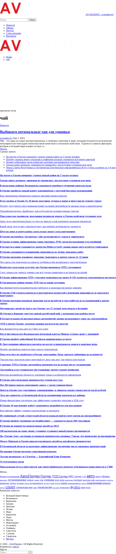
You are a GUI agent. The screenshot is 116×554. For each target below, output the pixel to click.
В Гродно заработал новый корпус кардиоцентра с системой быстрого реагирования (46, 190)
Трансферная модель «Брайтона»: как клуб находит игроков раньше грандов (39, 211)
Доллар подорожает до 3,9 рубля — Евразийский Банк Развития (35, 456)
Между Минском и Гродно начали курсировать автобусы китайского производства (45, 441)
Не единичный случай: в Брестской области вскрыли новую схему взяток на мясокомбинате (50, 415)
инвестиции (69, 480)
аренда (98, 476)
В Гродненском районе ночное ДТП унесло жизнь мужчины (32, 282)
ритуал (2, 488)
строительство (24, 487)
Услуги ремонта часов (12, 461)
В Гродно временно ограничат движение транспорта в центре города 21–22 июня (44, 257)
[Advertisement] (58, 85)
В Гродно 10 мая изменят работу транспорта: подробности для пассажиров (41, 405)
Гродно (45, 476)
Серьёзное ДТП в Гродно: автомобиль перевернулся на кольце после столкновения (45, 364)
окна (52, 483)
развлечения (94, 483)
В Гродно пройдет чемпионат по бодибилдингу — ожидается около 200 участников (45, 421)
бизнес (106, 476)
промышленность (74, 483)
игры (62, 480)
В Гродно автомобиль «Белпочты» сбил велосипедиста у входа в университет (42, 236)
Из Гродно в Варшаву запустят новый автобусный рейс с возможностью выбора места (47, 313)
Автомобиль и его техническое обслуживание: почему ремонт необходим (39, 369)
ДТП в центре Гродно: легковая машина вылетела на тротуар (34, 324)
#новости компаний (9, 476)
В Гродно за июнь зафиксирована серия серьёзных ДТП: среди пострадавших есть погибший (50, 241)
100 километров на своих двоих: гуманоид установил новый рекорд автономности (45, 431)
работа (83, 483)
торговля (55, 488)
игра (57, 480)
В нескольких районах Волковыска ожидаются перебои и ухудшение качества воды (45, 185)
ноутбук (47, 483)
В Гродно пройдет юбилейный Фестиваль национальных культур (35, 339)
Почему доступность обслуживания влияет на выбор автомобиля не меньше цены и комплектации (51, 206)
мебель (13, 483)
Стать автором (13, 33)
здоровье (49, 479)
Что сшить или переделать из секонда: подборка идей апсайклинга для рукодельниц (43, 262)
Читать (3, 149)
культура (109, 480)
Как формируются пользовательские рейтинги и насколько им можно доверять (41, 287)
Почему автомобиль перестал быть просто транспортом (29, 349)
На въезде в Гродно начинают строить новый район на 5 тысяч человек (43, 156)
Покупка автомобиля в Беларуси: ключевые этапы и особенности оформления (40, 375)
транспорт (65, 487)
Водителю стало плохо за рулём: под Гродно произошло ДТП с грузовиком (40, 267)
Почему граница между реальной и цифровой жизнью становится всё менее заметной (50, 159)
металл (26, 483)
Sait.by (16, 546)
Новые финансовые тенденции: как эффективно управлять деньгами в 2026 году (42, 400)
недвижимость (36, 483)
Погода (10, 30)
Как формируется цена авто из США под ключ (24, 329)
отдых (57, 483)
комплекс (51, 451)
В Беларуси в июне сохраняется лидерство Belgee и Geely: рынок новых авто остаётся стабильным (54, 247)
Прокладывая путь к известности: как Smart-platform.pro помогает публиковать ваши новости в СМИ (56, 467)
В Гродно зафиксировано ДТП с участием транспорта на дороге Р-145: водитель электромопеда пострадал (58, 277)
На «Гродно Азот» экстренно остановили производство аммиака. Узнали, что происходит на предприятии (57, 436)
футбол (75, 487)
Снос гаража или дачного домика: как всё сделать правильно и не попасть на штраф (43, 272)
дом (42, 480)
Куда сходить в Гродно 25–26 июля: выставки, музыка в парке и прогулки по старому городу (51, 201)
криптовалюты (100, 480)
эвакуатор (86, 487)
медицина (20, 483)
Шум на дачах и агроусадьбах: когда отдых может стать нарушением (37, 231)
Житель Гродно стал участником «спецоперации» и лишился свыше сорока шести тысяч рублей (53, 390)
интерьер (78, 480)
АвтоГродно (30, 476)
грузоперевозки (17, 479)
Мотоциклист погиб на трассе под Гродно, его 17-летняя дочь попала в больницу (44, 308)
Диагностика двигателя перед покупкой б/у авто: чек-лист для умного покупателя (42, 359)
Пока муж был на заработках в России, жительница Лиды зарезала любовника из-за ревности (51, 354)
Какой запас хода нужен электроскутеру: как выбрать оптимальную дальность (40, 226)
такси (35, 488)
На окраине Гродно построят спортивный (23, 451)
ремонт (107, 483)
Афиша (9, 28)
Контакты (11, 36)
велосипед (3, 480)
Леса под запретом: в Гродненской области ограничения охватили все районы (42, 395)
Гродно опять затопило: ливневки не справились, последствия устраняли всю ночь (49, 165)
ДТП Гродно (60, 476)
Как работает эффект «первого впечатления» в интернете (29, 410)
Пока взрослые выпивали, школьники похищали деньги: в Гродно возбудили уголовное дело (51, 216)
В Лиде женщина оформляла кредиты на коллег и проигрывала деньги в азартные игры (48, 344)
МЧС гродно (75, 476)
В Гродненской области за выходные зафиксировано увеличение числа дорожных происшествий (53, 446)
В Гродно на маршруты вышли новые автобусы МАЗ (29, 426)
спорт (10, 487)
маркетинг (5, 483)
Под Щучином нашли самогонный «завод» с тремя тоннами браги (36, 385)
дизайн (36, 480)
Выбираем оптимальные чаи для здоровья (35, 132)
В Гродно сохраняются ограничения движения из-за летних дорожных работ (42, 252)
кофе (93, 480)
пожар (64, 483)
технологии (45, 487)
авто (91, 475)
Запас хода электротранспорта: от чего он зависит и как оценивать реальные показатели (45, 221)
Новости (10, 25)
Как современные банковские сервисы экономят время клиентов (33, 196)
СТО (84, 476)
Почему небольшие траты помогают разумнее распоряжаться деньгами (42, 162)
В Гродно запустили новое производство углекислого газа (31, 380)
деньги (30, 480)
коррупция (87, 480)
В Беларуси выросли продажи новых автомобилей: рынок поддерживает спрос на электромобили (53, 318)
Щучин (10, 539)
